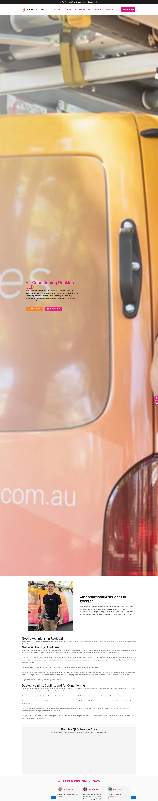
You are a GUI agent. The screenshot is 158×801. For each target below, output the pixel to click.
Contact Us (109, 10)
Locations (67, 10)
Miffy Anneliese (68, 789)
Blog (90, 10)
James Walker (117, 789)
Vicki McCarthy (93, 789)
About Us (97, 10)
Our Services (55, 10)
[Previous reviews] (53, 797)
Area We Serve (80, 10)
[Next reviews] (133, 797)
